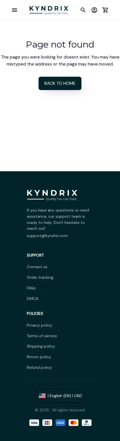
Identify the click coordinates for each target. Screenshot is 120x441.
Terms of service (42, 335)
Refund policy (39, 367)
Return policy (39, 356)
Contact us (37, 266)
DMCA (32, 298)
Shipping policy (41, 346)
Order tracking (40, 277)
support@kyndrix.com (47, 235)
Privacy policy (39, 325)
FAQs (31, 287)
